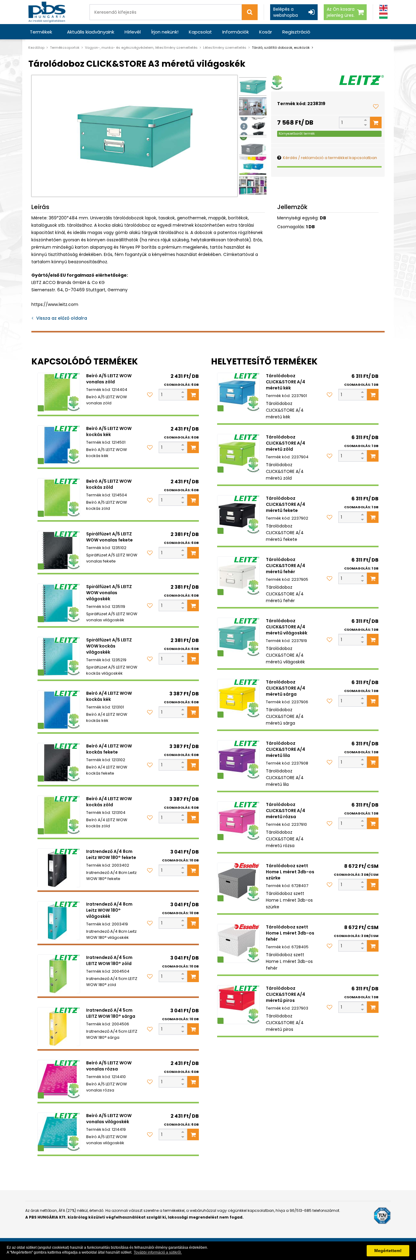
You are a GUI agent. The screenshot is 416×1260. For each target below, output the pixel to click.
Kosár (265, 32)
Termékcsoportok (64, 47)
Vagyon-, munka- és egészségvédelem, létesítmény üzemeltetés (141, 47)
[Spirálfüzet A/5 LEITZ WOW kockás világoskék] (58, 656)
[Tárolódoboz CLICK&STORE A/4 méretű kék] (238, 392)
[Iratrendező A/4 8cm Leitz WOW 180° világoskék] (58, 920)
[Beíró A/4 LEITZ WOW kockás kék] (58, 709)
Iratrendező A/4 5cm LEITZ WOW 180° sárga (110, 1013)
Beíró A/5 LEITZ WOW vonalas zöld (109, 379)
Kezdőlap (36, 47)
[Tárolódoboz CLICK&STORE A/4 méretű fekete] (238, 514)
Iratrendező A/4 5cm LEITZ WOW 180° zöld (109, 960)
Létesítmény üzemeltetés (224, 47)
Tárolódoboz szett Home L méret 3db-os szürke (290, 872)
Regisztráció (296, 32)
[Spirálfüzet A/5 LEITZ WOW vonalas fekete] (58, 550)
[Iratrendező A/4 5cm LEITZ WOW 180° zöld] (58, 973)
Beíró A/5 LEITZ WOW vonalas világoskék (109, 1119)
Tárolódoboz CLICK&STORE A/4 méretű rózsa (285, 810)
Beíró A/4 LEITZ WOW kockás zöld (109, 802)
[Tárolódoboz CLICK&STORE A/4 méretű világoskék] (238, 637)
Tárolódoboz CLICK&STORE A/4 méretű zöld (285, 443)
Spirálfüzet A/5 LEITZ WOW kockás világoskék (109, 646)
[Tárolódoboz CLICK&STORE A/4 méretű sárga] (238, 698)
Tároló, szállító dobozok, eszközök (281, 47)
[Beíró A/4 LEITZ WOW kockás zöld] (58, 815)
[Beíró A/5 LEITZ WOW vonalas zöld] (58, 392)
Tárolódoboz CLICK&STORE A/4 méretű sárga (285, 688)
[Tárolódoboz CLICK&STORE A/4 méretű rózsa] (238, 820)
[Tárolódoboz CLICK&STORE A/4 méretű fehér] (238, 575)
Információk (235, 32)
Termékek (41, 32)
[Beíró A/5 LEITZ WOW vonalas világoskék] (58, 1132)
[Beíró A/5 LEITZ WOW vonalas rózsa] (58, 1079)
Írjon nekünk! (164, 32)
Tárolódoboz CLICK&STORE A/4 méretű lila (285, 749)
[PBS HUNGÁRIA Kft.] (46, 12)
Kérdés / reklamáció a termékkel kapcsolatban (330, 158)
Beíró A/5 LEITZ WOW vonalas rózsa (109, 1066)
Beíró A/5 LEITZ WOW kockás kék (109, 431)
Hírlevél (133, 32)
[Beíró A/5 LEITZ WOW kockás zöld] (58, 497)
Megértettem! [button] (388, 1250)
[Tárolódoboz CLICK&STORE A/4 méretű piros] (238, 1004)
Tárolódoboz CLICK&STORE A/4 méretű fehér (285, 565)
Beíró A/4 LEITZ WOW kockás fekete (109, 749)
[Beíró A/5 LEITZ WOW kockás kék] (58, 444)
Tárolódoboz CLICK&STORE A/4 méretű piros (285, 994)
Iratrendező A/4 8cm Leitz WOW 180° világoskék (109, 910)
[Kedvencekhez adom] (376, 106)
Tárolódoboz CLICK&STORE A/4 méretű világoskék (286, 627)
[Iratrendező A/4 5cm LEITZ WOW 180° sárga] (58, 1026)
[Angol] (383, 8)
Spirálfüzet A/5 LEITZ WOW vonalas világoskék (109, 593)
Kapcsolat (200, 32)
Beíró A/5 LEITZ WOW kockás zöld (109, 484)
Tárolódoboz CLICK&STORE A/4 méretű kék (285, 382)
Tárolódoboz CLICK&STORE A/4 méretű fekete (285, 504)
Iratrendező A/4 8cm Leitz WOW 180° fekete (111, 854)
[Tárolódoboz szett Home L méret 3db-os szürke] (238, 882)
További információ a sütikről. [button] (158, 1252)
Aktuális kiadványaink (90, 32)
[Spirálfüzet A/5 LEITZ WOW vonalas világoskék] (58, 603)
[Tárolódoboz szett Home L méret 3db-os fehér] (238, 943)
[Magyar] (383, 15)
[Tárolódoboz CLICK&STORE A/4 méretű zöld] (238, 453)
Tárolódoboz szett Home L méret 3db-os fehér (290, 933)
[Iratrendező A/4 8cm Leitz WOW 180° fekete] (58, 867)
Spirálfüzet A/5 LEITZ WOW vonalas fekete (109, 537)
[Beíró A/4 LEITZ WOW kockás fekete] (58, 762)
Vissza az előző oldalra (61, 318)
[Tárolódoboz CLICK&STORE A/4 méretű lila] (238, 759)
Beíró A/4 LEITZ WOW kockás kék (109, 696)
